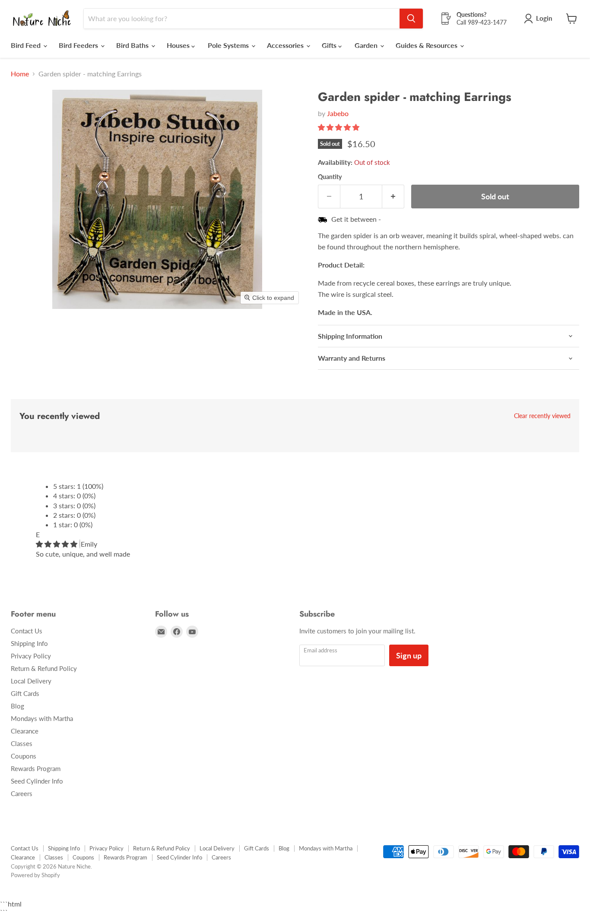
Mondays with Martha (42, 718)
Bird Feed (26, 45)
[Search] (411, 18)
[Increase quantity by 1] (393, 196)
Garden (367, 45)
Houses (179, 45)
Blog (17, 706)
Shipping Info (29, 643)
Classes (21, 743)
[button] (339, 127)
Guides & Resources (427, 45)
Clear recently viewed (542, 415)
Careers (21, 793)
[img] (57, 544)
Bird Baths (133, 45)
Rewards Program (35, 768)
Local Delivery (31, 681)
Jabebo (338, 113)
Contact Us (26, 631)
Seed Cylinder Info (37, 781)
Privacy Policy (31, 656)
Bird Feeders (79, 45)
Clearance (24, 731)
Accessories (286, 45)
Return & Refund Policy (44, 668)
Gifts (330, 45)
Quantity (330, 176)
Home (20, 74)
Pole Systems (229, 45)
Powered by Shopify (35, 875)
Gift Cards (25, 693)
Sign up (409, 655)
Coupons (23, 756)
